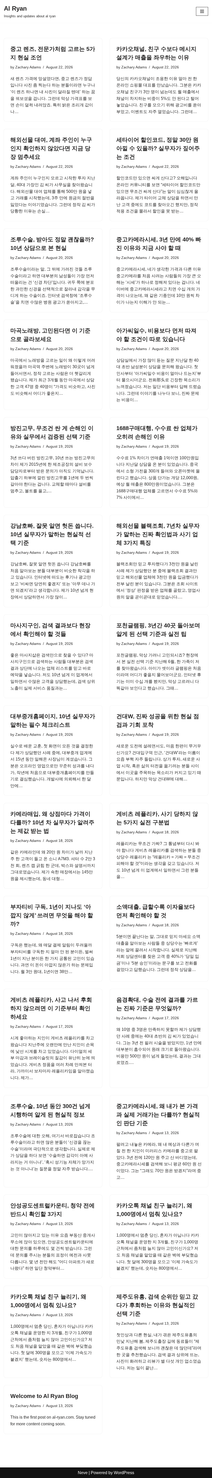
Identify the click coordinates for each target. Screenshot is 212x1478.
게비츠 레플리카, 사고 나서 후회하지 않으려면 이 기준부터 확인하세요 (51, 1008)
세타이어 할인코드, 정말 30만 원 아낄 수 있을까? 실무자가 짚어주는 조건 (158, 148)
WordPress (124, 1473)
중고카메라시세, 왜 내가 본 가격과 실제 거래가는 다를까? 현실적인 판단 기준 (158, 1114)
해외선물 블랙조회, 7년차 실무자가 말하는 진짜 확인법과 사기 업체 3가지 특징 (158, 534)
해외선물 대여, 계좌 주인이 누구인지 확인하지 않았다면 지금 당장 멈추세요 (51, 148)
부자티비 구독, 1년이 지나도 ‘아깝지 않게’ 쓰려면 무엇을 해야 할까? (51, 915)
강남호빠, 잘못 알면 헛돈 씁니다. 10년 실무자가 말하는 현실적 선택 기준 (52, 534)
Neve (83, 1473)
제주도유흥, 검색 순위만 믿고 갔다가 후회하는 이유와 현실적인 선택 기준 (157, 1305)
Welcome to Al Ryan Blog (44, 1396)
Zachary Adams (28, 67)
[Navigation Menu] (202, 11)
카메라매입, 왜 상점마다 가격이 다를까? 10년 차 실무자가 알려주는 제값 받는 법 (52, 822)
